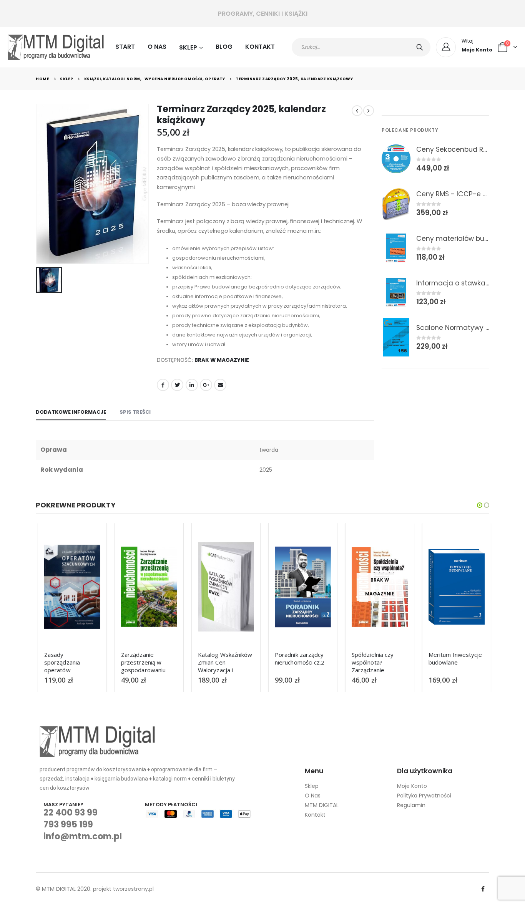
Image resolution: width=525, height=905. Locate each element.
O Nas (157, 46)
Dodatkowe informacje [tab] (71, 412)
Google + (206, 385)
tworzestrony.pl (133, 889)
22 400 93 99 (70, 813)
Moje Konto (412, 786)
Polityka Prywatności (424, 795)
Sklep (188, 47)
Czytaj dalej (393, 542)
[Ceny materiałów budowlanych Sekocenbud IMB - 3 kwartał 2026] (396, 248)
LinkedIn (192, 385)
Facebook (163, 385)
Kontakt (260, 46)
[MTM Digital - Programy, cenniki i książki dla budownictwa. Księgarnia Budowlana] (56, 47)
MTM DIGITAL (322, 805)
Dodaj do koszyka (86, 542)
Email (220, 385)
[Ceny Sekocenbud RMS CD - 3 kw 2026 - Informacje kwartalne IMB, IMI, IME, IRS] (396, 159)
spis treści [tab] (135, 412)
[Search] (421, 47)
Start (125, 46)
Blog (224, 46)
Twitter (177, 385)
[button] (479, 505)
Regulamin (411, 805)
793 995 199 (68, 824)
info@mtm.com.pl (82, 836)
